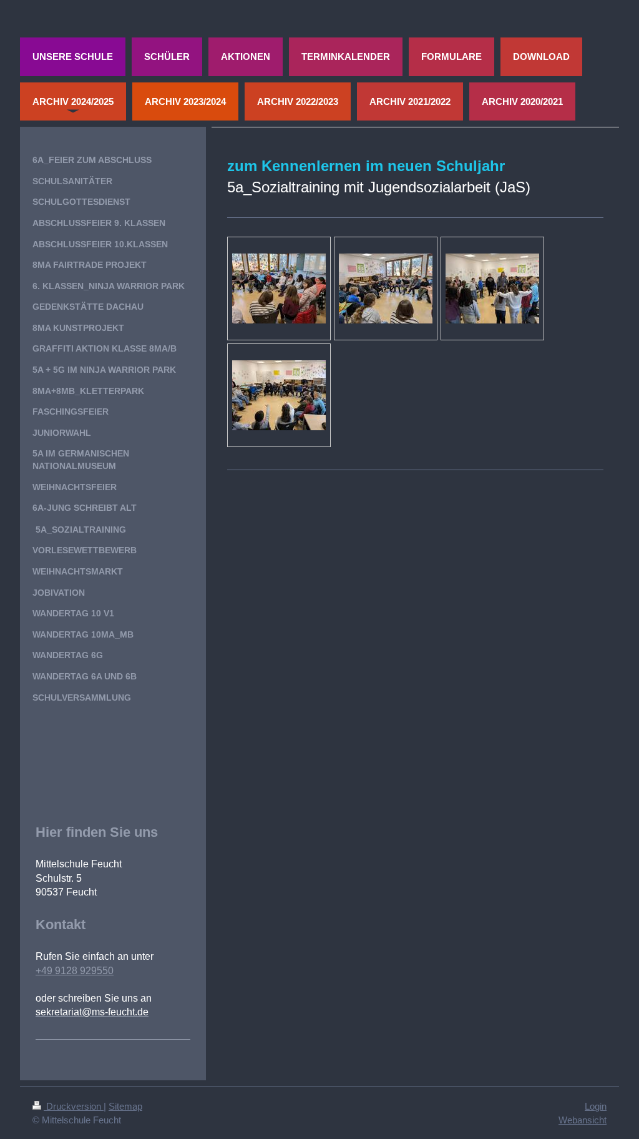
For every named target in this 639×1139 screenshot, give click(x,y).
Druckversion (74, 1106)
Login (596, 1106)
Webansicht (583, 1120)
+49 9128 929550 (75, 970)
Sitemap (125, 1106)
